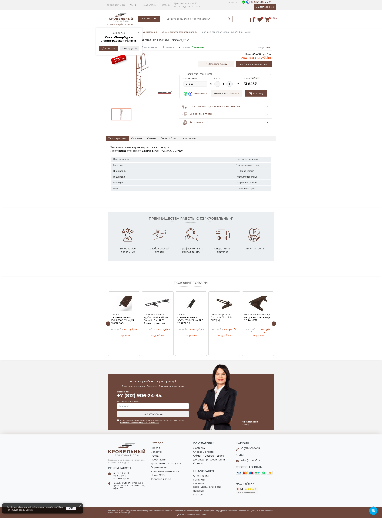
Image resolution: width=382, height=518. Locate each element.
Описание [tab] (137, 138)
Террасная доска (161, 479)
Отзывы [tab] (151, 138)
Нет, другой (129, 48)
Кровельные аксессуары (166, 463)
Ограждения (159, 467)
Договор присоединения (209, 459)
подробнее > (233, 93)
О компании (201, 475)
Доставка (199, 448)
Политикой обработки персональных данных (139, 423)
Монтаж (198, 494)
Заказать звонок (153, 414)
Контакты (232, 2)
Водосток (156, 451)
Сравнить (169, 47)
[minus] (217, 84)
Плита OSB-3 (158, 475)
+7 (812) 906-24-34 (261, 2)
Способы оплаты (203, 451)
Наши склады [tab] (188, 138)
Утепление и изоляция (165, 471)
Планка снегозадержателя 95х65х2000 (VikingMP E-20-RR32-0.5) (190, 319)
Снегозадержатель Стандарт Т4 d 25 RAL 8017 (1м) (222, 317)
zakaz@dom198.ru (116, 5)
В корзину (257, 93)
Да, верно (109, 48)
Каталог (147, 18)
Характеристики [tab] (117, 138)
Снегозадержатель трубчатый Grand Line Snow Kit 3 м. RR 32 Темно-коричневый (156, 319)
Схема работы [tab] (168, 138)
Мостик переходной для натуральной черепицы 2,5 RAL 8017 (257, 317)
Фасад (154, 455)
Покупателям (149, 5)
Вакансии (199, 490)
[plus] (230, 84)
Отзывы (166, 5)
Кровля (155, 448)
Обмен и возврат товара (208, 455)
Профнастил (158, 459)
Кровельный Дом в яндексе (247, 490)
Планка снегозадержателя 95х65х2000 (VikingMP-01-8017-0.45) (123, 319)
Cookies (29, 510)
